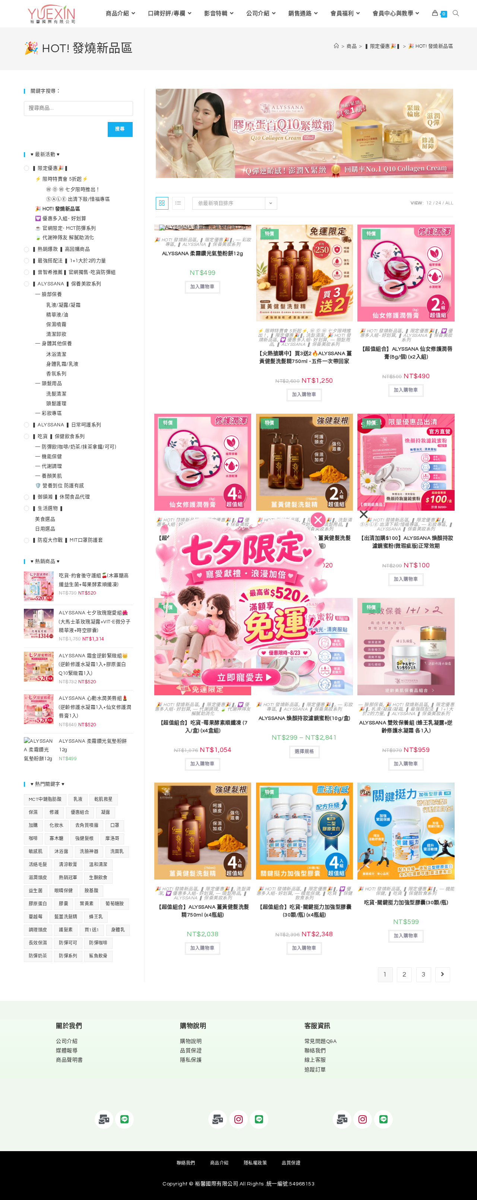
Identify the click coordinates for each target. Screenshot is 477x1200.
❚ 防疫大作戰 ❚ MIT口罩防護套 (67, 540)
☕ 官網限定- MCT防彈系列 (65, 228)
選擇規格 (304, 751)
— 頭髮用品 (227, 893)
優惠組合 (80, 812)
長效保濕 (38, 943)
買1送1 (92, 930)
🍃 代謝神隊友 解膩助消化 (221, 711)
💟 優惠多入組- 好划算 (303, 340)
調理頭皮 (38, 930)
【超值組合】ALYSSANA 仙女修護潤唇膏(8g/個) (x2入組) (406, 353)
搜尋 (120, 129)
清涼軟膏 (68, 864)
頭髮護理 (56, 403)
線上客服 (315, 1060)
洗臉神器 (89, 851)
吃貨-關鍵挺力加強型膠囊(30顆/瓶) (406, 902)
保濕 (33, 812)
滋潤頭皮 (38, 877)
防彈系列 (68, 956)
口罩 (115, 825)
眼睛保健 (63, 891)
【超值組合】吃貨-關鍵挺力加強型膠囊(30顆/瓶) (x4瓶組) (304, 911)
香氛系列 (56, 373)
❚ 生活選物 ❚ (47, 508)
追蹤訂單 (315, 1069)
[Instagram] (238, 1119)
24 (438, 203)
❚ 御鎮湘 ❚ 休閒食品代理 (61, 496)
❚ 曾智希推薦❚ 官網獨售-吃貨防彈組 (74, 272)
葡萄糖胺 (114, 904)
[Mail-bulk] (104, 1119)
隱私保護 (191, 1060)
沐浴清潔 (56, 354)
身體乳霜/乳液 (62, 364)
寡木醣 (56, 838)
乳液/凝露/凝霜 (386, 709)
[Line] (124, 1119)
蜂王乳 (96, 917)
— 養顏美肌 (48, 476)
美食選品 (45, 519)
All (449, 203)
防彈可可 (68, 943)
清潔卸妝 (56, 334)
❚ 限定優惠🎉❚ (216, 240)
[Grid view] (162, 203)
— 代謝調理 (205, 709)
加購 (33, 825)
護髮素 (66, 930)
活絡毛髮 (38, 864)
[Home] (336, 46)
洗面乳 (117, 851)
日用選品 (45, 529)
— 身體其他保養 (53, 343)
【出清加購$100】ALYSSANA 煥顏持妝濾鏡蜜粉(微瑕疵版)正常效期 (406, 542)
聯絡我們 (315, 1050)
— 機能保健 (306, 893)
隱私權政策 (255, 1163)
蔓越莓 (35, 917)
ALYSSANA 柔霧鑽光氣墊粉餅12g (202, 253)
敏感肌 (35, 851)
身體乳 (118, 930)
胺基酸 (91, 891)
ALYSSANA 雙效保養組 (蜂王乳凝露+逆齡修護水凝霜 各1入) (406, 726)
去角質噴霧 (86, 825)
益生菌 (35, 891)
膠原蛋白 (38, 904)
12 (429, 203)
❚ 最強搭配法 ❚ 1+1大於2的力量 (69, 260)
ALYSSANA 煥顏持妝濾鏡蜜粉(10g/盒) (304, 718)
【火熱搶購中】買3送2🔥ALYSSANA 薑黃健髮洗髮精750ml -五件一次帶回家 (304, 357)
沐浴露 (61, 851)
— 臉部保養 (370, 704)
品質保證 (191, 1050)
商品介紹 (219, 1163)
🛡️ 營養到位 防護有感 (59, 485)
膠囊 (63, 904)
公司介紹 (67, 1041)
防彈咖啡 (98, 943)
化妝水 (56, 825)
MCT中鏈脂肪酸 (45, 799)
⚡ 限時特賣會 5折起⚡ (282, 331)
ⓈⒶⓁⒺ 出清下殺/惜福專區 (389, 524)
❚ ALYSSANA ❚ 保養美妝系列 (209, 244)
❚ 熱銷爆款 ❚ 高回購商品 (61, 249)
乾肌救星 (103, 799)
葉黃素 (87, 904)
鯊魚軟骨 (98, 956)
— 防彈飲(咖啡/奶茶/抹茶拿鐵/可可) (75, 446)
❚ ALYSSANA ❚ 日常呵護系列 (66, 424)
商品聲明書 (69, 1060)
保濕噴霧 (56, 324)
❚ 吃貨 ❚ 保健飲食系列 (324, 895)
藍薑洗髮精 (66, 917)
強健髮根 (84, 838)
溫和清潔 (98, 864)
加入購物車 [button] (202, 287)
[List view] (178, 203)
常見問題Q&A (320, 1041)
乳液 (78, 799)
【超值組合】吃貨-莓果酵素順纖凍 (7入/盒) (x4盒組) (203, 726)
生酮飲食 (98, 877)
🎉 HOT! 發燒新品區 (430, 46)
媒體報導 (67, 1050)
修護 (54, 812)
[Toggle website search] (456, 14)
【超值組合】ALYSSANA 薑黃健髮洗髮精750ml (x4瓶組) (202, 911)
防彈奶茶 (38, 956)
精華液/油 (57, 314)
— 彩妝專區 (433, 524)
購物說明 (191, 1041)
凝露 (105, 812)
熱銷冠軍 (68, 877)
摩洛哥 (112, 838)
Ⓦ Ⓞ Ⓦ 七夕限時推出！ (73, 189)
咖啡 (33, 838)
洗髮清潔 (315, 335)
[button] (364, 514)
